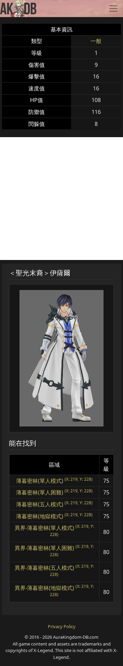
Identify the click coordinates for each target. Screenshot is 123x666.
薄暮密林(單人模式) (39, 480)
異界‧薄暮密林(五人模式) (44, 567)
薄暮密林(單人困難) (39, 492)
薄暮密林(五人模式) (39, 504)
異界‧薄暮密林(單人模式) (44, 528)
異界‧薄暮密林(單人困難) (44, 548)
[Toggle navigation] (113, 8)
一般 (96, 41)
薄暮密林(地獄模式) (39, 516)
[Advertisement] (61, 198)
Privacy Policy (62, 626)
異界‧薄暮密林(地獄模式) (44, 588)
